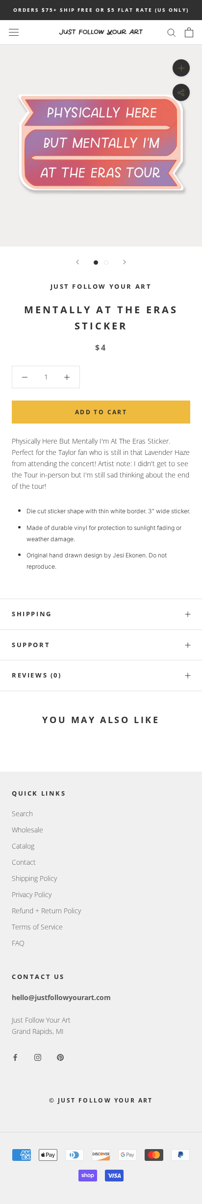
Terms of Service (37, 926)
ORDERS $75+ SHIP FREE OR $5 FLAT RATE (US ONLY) (101, 9)
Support (31, 644)
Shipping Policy (34, 878)
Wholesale (27, 829)
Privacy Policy (31, 894)
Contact (24, 862)
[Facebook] (15, 1056)
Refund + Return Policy (46, 910)
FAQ (18, 943)
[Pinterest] (60, 1056)
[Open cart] (189, 32)
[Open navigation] (14, 32)
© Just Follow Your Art (101, 1100)
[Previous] (77, 262)
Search (22, 813)
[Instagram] (37, 1056)
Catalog (23, 846)
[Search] (171, 32)
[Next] (124, 262)
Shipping (32, 613)
